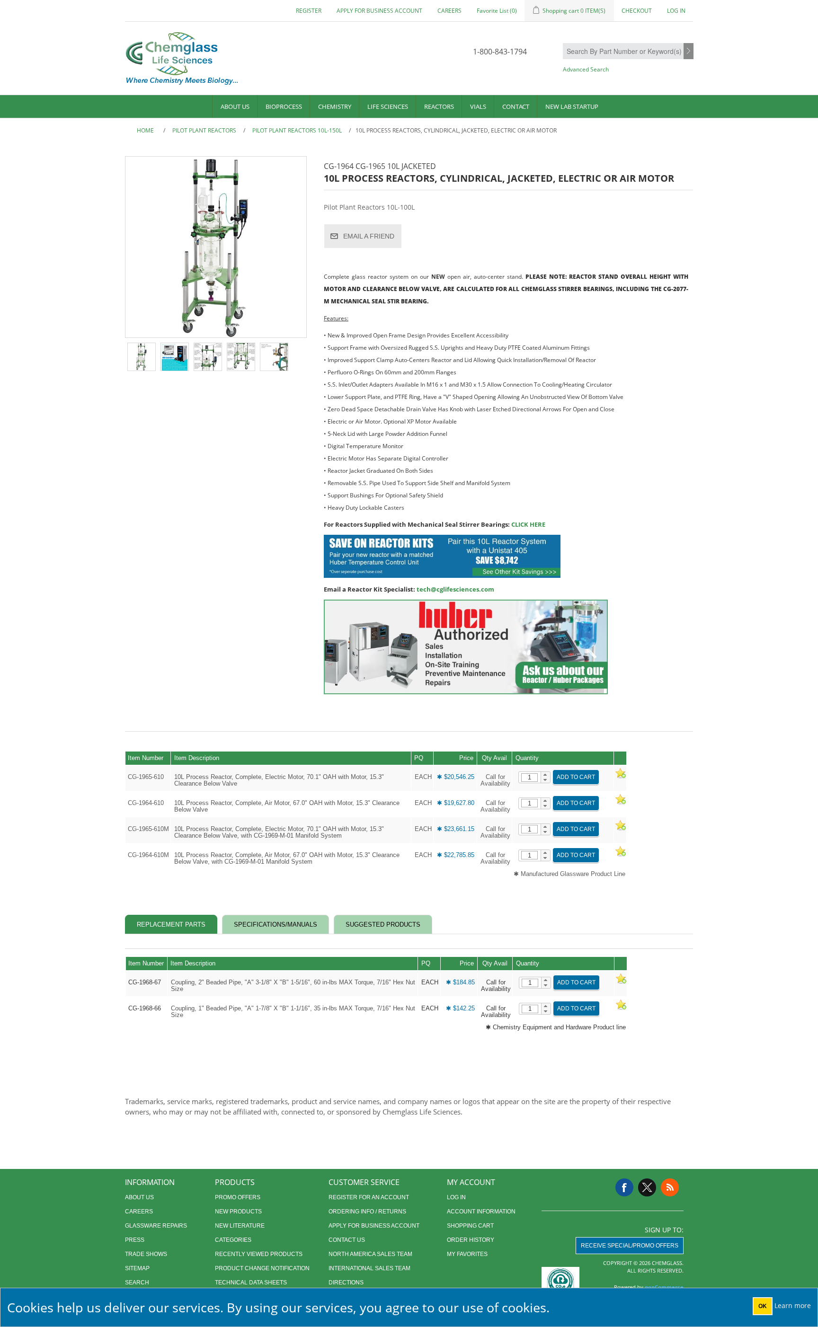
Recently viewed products (258, 1254)
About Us (235, 106)
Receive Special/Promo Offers (629, 1245)
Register (308, 11)
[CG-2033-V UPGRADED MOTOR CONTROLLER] (174, 357)
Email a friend (368, 236)
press (134, 1240)
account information (481, 1211)
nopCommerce (664, 1287)
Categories (233, 1240)
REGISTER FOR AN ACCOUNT (369, 1197)
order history (470, 1240)
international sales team (369, 1268)
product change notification (262, 1268)
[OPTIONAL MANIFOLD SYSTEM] (274, 357)
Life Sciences (387, 106)
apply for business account (379, 11)
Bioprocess (284, 106)
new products (238, 1211)
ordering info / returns (367, 1211)
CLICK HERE (528, 524)
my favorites (467, 1254)
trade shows (146, 1254)
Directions (346, 1282)
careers (449, 11)
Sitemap (137, 1268)
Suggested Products (383, 924)
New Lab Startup (571, 106)
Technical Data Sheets (251, 1282)
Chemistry (334, 106)
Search (689, 51)
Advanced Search (586, 69)
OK (762, 1306)
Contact (515, 106)
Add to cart (576, 777)
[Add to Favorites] (620, 776)
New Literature (240, 1225)
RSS (670, 1187)
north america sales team (370, 1254)
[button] (546, 775)
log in (456, 1197)
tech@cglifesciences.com (455, 589)
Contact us (347, 1240)
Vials (478, 106)
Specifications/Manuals (275, 924)
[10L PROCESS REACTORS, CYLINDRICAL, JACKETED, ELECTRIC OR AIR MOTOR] (141, 357)
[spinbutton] (529, 777)
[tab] (171, 924)
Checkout (637, 11)
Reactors (439, 106)
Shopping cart (470, 1225)
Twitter (647, 1187)
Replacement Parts (171, 924)
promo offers (237, 1197)
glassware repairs (156, 1225)
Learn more (792, 1305)
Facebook (624, 1187)
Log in (676, 11)
